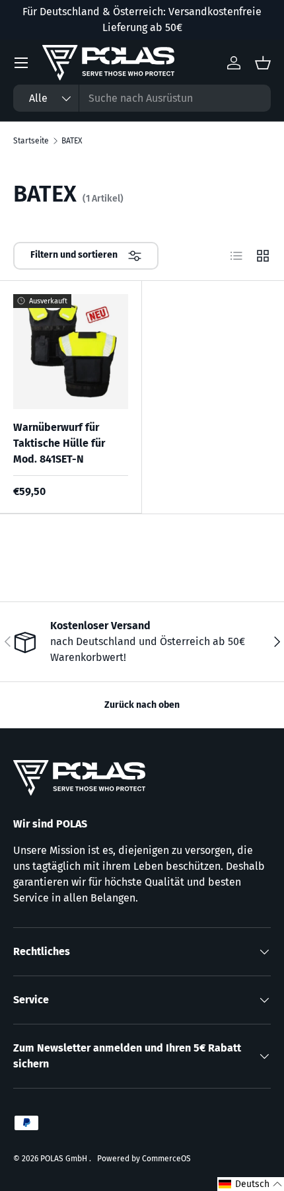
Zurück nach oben (142, 705)
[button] (250, 1184)
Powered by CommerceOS (144, 1158)
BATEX (71, 141)
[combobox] (142, 98)
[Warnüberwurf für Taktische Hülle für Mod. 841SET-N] (70, 351)
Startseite (31, 141)
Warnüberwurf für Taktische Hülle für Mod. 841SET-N (59, 443)
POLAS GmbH (64, 1158)
